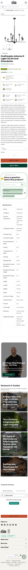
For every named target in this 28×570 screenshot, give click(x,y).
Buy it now (14, 165)
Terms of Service (21, 562)
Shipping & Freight (16, 560)
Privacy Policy (10, 564)
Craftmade (5, 53)
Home (2, 14)
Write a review (14, 503)
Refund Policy (18, 564)
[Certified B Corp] (9, 531)
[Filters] (2, 495)
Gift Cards (14, 562)
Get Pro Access (8, 374)
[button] (3, 47)
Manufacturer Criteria (5, 562)
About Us (8, 560)
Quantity (3, 152)
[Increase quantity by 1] (14, 155)
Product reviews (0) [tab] (7, 490)
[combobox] (14, 7)
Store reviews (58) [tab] (20, 490)
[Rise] (3, 531)
